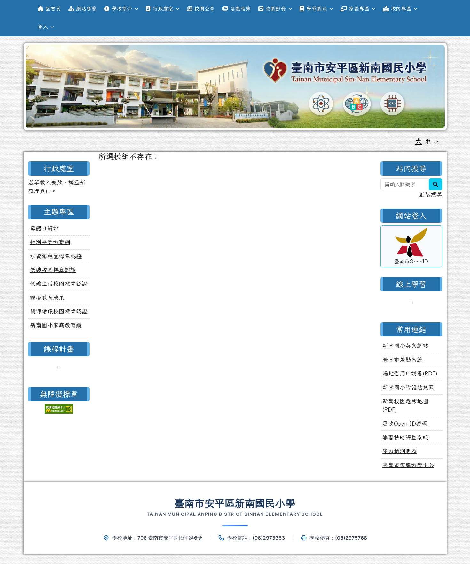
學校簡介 (122, 8)
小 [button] (436, 141)
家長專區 (359, 8)
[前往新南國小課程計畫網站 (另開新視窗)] (58, 368)
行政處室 (163, 8)
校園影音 (275, 8)
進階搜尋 (430, 194)
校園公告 (204, 8)
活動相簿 (240, 8)
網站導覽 (86, 8)
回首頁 (53, 8)
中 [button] (428, 141)
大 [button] (418, 141)
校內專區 (401, 8)
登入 (43, 26)
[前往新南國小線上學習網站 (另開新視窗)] (411, 303)
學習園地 (316, 8)
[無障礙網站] (59, 408)
